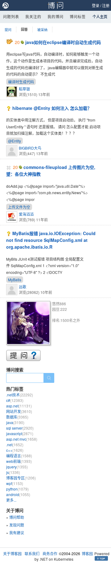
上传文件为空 (19, 207)
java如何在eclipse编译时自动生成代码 (63, 42)
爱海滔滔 (26, 214)
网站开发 (19, 411)
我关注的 (33, 16)
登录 (95, 5)
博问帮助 (16, 517)
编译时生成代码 (21, 81)
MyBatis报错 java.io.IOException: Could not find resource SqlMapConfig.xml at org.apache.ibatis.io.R (51, 240)
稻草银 (24, 88)
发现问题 (16, 524)
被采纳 (42, 29)
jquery (17, 466)
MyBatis (14, 279)
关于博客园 (12, 553)
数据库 (17, 416)
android (18, 494)
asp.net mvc (21, 439)
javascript (19, 433)
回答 (24, 29)
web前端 (19, 461)
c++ (14, 450)
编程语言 (19, 455)
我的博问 (55, 16)
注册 (105, 5)
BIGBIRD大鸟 (30, 147)
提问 (8, 29)
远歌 (22, 286)
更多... (11, 500)
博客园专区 (21, 477)
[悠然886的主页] (29, 324)
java (15, 422)
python (17, 488)
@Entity (14, 140)
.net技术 (19, 394)
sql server (20, 428)
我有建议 (16, 532)
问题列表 (11, 16)
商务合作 (50, 553)
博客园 (87, 553)
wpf (14, 483)
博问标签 (78, 16)
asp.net (19, 405)
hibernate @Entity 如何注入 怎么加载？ (52, 108)
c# (14, 400)
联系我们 (32, 553)
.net (14, 444)
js (13, 472)
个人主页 (99, 16)
